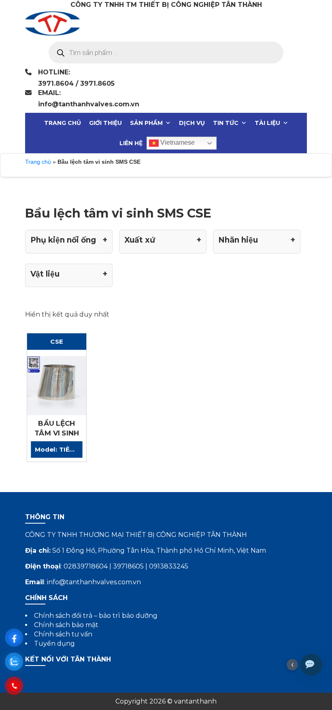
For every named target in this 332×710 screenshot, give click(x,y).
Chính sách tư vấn (63, 634)
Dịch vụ (192, 123)
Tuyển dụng (54, 643)
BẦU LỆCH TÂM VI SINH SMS (56, 433)
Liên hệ (131, 143)
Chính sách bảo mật (66, 625)
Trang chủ (62, 123)
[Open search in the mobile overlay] (166, 53)
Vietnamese (177, 142)
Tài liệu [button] (267, 123)
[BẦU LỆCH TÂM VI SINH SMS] (56, 385)
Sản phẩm (146, 123)
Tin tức (225, 123)
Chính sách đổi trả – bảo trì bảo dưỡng (95, 615)
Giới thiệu (105, 123)
